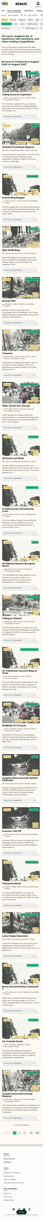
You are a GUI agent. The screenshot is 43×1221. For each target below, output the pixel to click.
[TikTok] (29, 1209)
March (30, 20)
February (22, 20)
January (13, 20)
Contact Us (8, 1197)
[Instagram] (19, 1209)
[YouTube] (24, 1209)
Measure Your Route (11, 1173)
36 (31, 1133)
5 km (15, 24)
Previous (7, 1133)
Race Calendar (9, 1159)
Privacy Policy (9, 1200)
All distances (6, 24)
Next (37, 1133)
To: (25, 15)
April (37, 20)
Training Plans (9, 1176)
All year (4, 20)
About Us (7, 1193)
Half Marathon (32, 24)
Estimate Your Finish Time (13, 1183)
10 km (22, 24)
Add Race (7, 1162)
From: (3, 15)
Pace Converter (10, 1179)
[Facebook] (13, 1209)
